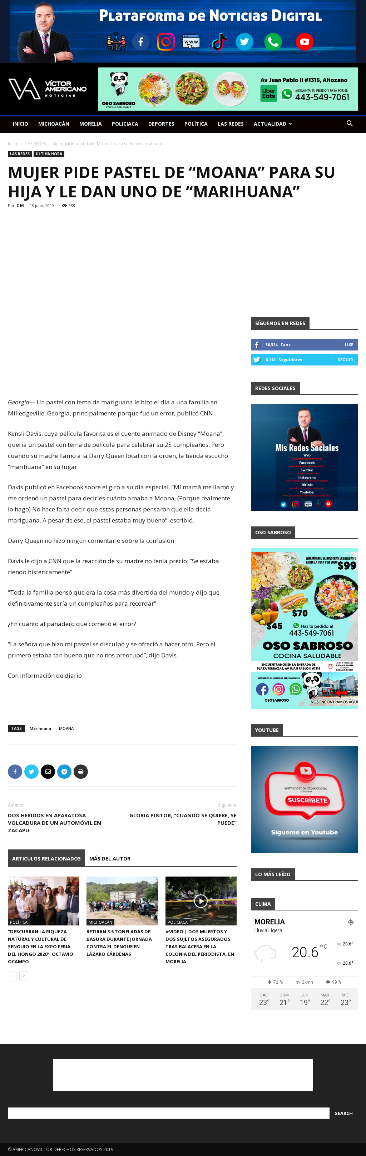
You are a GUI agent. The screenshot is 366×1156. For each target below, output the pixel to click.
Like (349, 344)
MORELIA (90, 123)
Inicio (13, 144)
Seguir (345, 359)
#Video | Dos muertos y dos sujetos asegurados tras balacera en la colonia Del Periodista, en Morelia (199, 946)
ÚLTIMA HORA (49, 153)
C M (20, 205)
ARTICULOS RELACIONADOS (46, 858)
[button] (349, 124)
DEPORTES (161, 123)
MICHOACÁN (53, 123)
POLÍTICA (196, 123)
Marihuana (40, 728)
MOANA (66, 728)
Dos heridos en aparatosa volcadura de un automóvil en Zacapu (54, 823)
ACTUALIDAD (270, 123)
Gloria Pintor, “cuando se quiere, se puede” (183, 819)
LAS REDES (231, 123)
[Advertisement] (122, 378)
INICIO (20, 123)
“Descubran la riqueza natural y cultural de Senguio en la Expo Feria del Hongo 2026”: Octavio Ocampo (40, 946)
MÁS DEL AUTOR (109, 858)
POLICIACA (125, 123)
